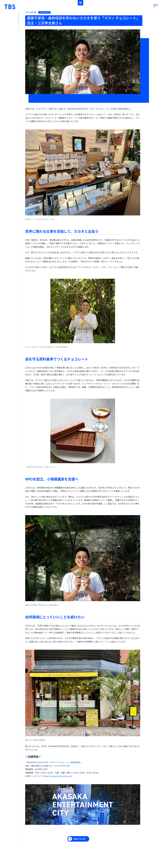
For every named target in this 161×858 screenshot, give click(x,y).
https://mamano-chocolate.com (57, 776)
